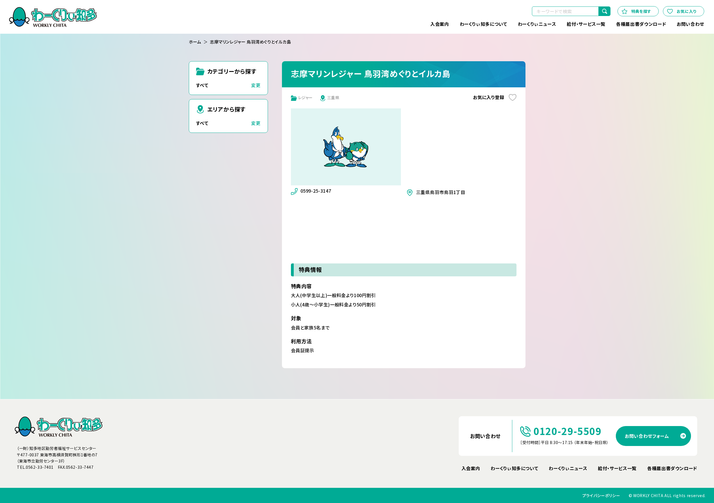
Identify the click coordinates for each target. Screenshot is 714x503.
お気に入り (686, 11)
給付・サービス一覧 (586, 24)
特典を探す (641, 11)
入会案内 (439, 24)
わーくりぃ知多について (483, 24)
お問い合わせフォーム (647, 436)
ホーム (195, 41)
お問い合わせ (690, 24)
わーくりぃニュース (537, 24)
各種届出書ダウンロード (641, 24)
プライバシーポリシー (601, 495)
